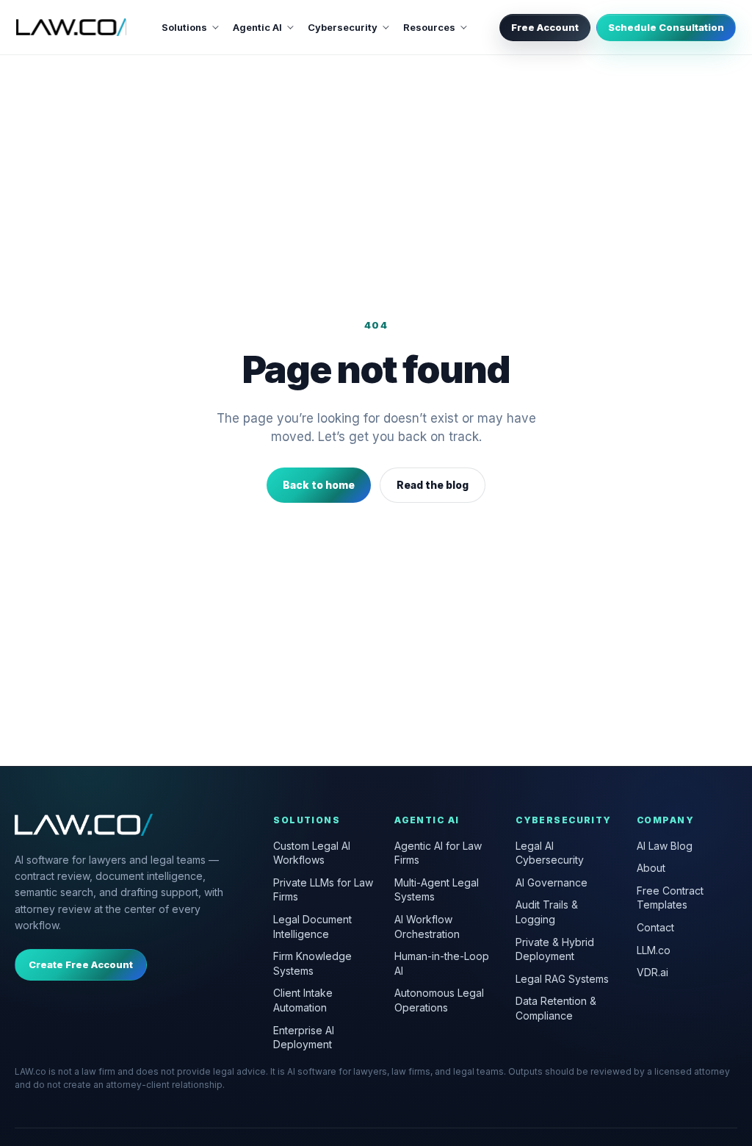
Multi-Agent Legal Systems (436, 889)
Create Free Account (81, 964)
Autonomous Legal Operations (439, 1000)
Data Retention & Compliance (556, 1008)
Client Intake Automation (303, 1000)
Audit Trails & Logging (547, 911)
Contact (655, 927)
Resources (429, 27)
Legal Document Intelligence (312, 926)
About (651, 868)
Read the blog (433, 485)
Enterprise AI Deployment (303, 1037)
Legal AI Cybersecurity (550, 853)
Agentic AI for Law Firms (438, 853)
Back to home (319, 485)
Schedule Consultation (666, 27)
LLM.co (653, 950)
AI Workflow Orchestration (427, 926)
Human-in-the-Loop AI (441, 963)
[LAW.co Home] (71, 27)
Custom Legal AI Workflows (311, 853)
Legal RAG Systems (562, 979)
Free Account (545, 27)
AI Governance (552, 882)
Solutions (184, 27)
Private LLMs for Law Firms (323, 889)
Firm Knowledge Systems (312, 963)
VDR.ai (652, 972)
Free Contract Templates (670, 898)
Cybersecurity (342, 27)
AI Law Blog (665, 845)
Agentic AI (257, 27)
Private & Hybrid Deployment (555, 949)
